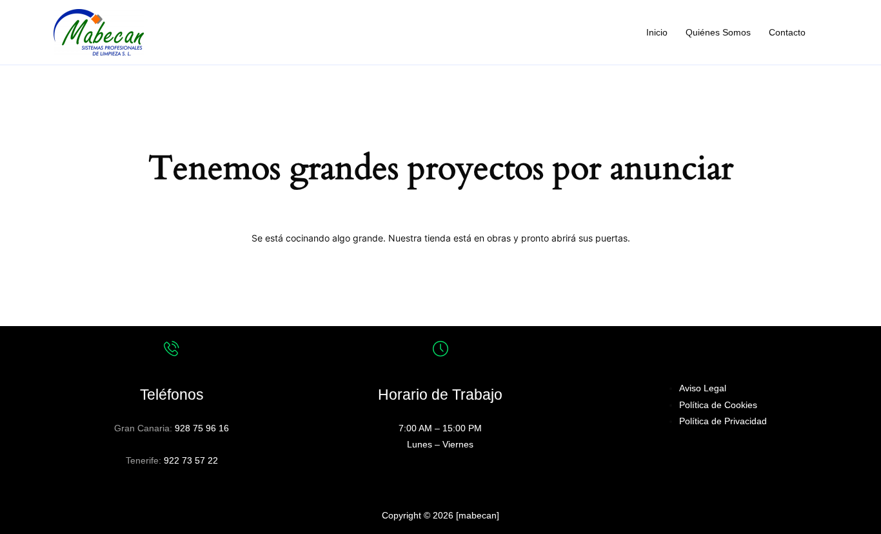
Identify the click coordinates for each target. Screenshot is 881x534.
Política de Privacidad (723, 421)
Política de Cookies (718, 405)
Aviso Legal (702, 388)
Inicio (657, 32)
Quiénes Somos (718, 32)
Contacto (787, 32)
